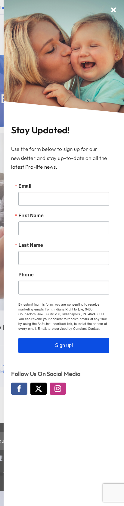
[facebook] (19, 389)
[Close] (113, 10)
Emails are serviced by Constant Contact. (69, 328)
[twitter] (38, 389)
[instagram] (58, 389)
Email (24, 185)
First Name (31, 215)
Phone (26, 274)
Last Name (30, 245)
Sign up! (64, 345)
